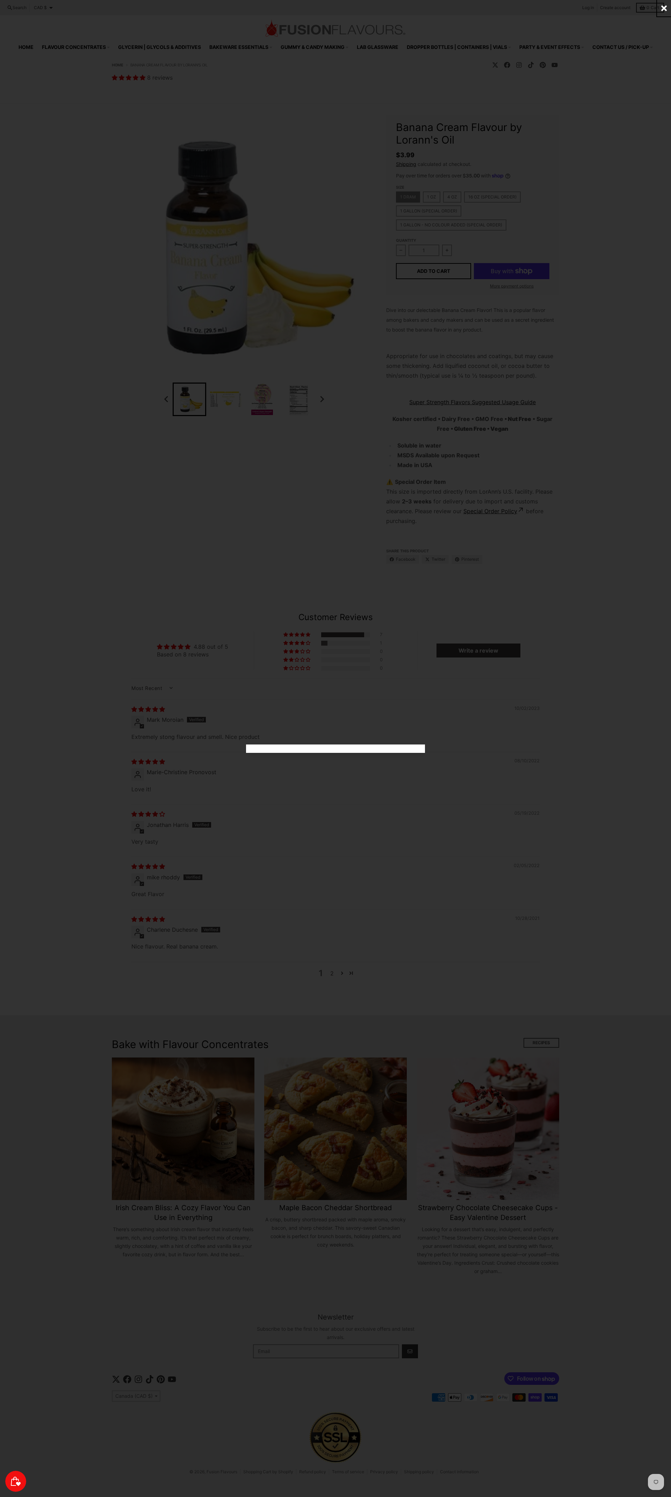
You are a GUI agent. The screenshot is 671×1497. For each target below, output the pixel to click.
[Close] (664, 8)
